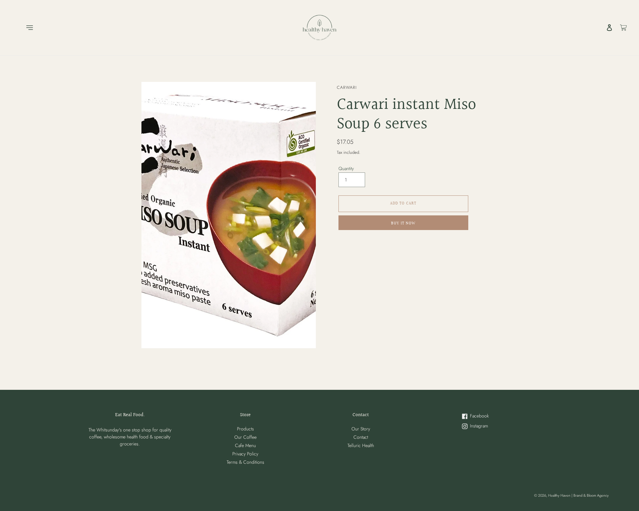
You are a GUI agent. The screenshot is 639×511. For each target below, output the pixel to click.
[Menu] (22, 27)
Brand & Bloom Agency (591, 495)
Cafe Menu (245, 445)
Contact (360, 437)
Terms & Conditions (245, 462)
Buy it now (403, 223)
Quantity (346, 168)
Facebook (490, 416)
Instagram (489, 426)
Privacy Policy (245, 453)
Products (245, 428)
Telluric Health (360, 445)
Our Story (360, 428)
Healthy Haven (559, 495)
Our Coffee (245, 437)
